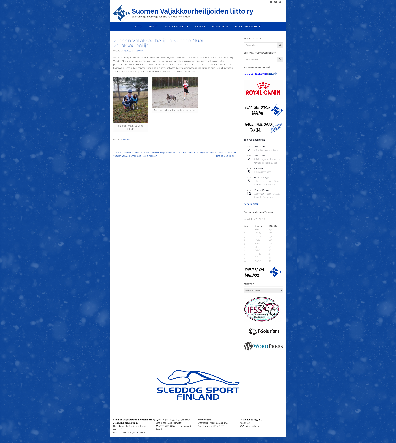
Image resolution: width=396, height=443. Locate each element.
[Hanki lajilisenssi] (263, 132)
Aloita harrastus (176, 26)
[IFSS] (263, 321)
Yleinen (126, 139)
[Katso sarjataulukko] (263, 277)
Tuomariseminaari (262, 172)
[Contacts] (280, 2)
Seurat (153, 26)
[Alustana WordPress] (263, 349)
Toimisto (139, 50)
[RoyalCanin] (263, 98)
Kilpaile (200, 26)
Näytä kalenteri (251, 203)
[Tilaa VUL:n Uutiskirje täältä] (263, 115)
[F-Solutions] (263, 336)
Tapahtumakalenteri (248, 26)
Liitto (138, 26)
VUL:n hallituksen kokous (266, 150)
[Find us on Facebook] (271, 2)
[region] (198, 391)
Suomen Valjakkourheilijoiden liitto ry (192, 11)
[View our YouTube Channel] (275, 2)
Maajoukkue (220, 26)
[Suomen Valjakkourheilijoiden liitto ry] (122, 13)
